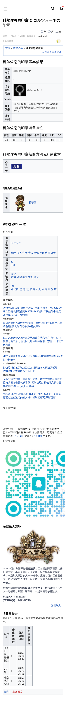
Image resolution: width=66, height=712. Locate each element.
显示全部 (16, 242)
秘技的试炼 (19, 367)
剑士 (13, 252)
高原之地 (18, 341)
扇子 (35, 289)
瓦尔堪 (33, 356)
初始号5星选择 (11, 307)
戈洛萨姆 (25, 356)
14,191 (38, 436)
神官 (41, 252)
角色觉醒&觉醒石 (12, 326)
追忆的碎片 (21, 397)
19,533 (19, 436)
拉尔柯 (6, 359)
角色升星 (57, 322)
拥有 (25, 277)
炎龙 (60, 356)
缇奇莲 (16, 356)
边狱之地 (28, 341)
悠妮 (55, 356)
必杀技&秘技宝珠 (31, 326)
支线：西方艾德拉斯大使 (46, 379)
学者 (25, 252)
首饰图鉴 (18, 48)
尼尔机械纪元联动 (49, 382)
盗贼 (36, 252)
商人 (19, 252)
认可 (36, 277)
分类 (6, 691)
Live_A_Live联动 (24, 386)
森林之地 (8, 337)
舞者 (53, 252)
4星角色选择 (26, 307)
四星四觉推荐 (20, 314)
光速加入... (57, 605)
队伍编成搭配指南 (15, 311)
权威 (13, 277)
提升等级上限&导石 (41, 322)
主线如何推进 (40, 307)
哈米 (12, 359)
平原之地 (28, 337)
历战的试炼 (51, 367)
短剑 (16, 289)
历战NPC (40, 367)
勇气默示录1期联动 (28, 382)
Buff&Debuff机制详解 (36, 311)
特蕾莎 (32, 202)
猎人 (30, 252)
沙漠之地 (8, 341)
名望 (19, 277)
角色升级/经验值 (22, 322)
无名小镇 (8, 379)
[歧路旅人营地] (33, 547)
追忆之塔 (30, 367)
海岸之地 (37, 337)
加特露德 (48, 356)
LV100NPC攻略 (11, 371)
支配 (30, 277)
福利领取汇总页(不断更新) (42, 397)
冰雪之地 (18, 337)
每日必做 (8, 322)
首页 (7, 48)
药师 (47, 252)
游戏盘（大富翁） (23, 379)
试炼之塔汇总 (27, 371)
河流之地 (57, 337)
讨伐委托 (8, 367)
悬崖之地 (47, 337)
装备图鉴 (17, 691)
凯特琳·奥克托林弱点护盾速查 (19, 394)
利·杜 (40, 356)
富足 (13, 274)
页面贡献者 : (8, 41)
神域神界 (37, 341)
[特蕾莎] (20, 202)
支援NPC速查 (43, 394)
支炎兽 (54, 394)
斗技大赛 (8, 356)
